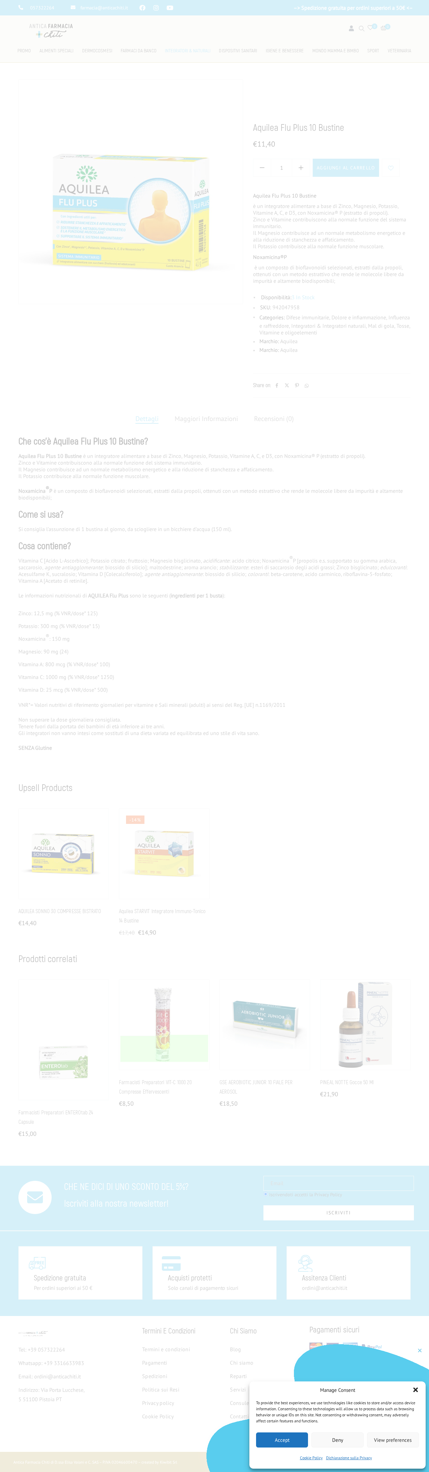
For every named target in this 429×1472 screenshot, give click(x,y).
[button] (415, 1389)
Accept (282, 1440)
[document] (214, 736)
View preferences (393, 1440)
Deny (337, 1440)
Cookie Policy (311, 1457)
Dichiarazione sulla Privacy (349, 1457)
